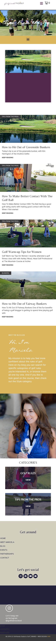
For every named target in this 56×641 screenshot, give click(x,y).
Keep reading (7, 157)
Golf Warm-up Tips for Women (21, 252)
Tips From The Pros (28, 499)
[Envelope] (35, 576)
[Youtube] (30, 576)
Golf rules (28, 473)
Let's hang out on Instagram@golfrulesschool (14, 618)
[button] (28, 39)
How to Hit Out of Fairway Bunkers (24, 303)
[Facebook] (25, 576)
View (28, 480)
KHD (48, 636)
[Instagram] (20, 576)
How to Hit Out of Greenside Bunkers (26, 147)
